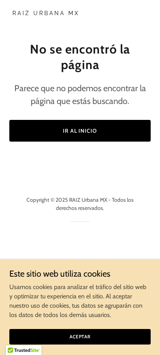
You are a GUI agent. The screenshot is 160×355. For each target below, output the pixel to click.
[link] (80, 13)
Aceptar (80, 336)
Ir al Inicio (80, 130)
